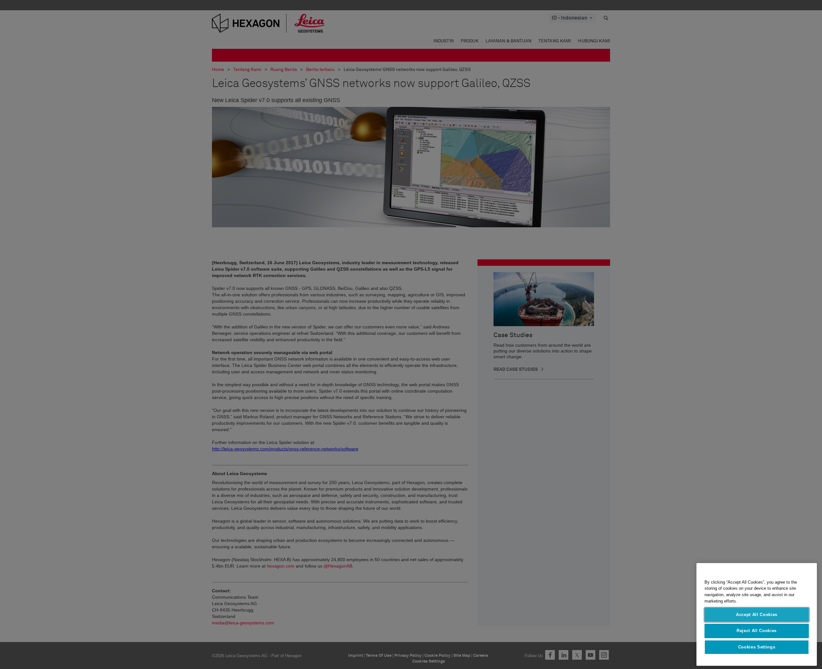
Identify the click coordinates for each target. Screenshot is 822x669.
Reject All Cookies (757, 630)
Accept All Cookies (756, 614)
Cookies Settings (756, 647)
